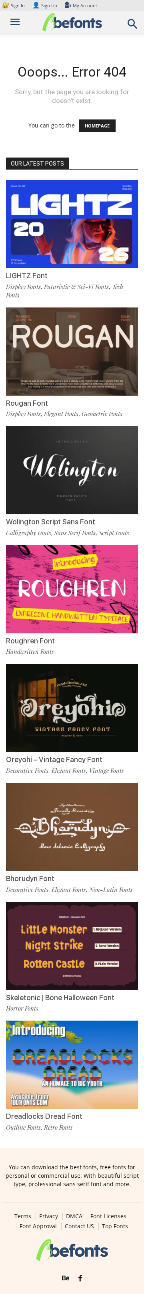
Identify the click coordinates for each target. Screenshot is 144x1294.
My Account (85, 5)
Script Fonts (114, 533)
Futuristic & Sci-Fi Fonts (76, 287)
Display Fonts (23, 287)
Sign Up (44, 5)
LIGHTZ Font (27, 275)
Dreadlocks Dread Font (44, 1116)
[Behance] (65, 1278)
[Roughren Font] (72, 589)
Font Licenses (108, 1216)
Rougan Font (27, 403)
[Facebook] (80, 1278)
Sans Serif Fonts (75, 533)
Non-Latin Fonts (111, 890)
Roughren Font (30, 641)
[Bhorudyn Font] (72, 827)
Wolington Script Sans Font (50, 522)
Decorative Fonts (27, 770)
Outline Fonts (23, 1127)
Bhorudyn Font (30, 878)
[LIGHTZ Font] (72, 224)
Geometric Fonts (102, 414)
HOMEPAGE (97, 126)
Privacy (48, 1216)
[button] (133, 26)
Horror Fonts (22, 1008)
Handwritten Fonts (30, 651)
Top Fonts (115, 1226)
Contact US (79, 1226)
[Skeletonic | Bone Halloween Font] (72, 946)
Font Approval (38, 1226)
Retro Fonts (58, 1127)
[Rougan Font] (72, 351)
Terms (22, 1216)
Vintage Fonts (106, 770)
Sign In (14, 5)
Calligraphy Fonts (28, 533)
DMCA (74, 1216)
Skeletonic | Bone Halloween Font (60, 997)
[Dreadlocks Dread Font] (72, 1065)
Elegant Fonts (61, 414)
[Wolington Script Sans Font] (72, 470)
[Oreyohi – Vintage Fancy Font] (72, 708)
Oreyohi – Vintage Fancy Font (54, 759)
